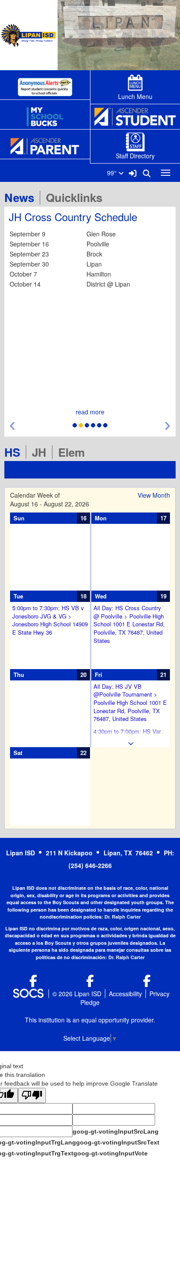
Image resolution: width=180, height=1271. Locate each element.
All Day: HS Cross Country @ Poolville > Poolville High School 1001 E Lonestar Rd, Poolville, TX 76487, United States (129, 624)
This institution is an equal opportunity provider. (90, 1019)
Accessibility (125, 993)
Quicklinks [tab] (77, 197)
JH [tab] (42, 452)
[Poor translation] (32, 1095)
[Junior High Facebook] (89, 982)
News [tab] (22, 197)
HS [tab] (15, 452)
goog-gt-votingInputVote (110, 1153)
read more (90, 411)
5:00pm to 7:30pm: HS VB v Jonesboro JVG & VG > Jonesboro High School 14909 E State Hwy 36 (50, 620)
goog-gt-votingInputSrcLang (116, 1131)
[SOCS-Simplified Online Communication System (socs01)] (28, 993)
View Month (154, 495)
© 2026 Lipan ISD (76, 993)
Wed (101, 596)
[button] (13, 426)
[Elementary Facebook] (147, 982)
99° (112, 172)
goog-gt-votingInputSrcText (117, 1142)
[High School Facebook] (33, 982)
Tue (18, 596)
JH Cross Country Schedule (73, 216)
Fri (98, 674)
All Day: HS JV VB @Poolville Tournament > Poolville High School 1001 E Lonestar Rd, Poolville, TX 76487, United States (130, 703)
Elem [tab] (74, 452)
